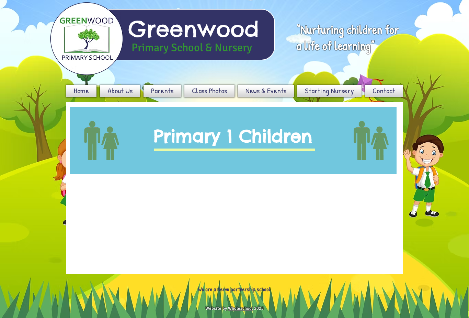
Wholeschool (240, 308)
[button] (120, 91)
